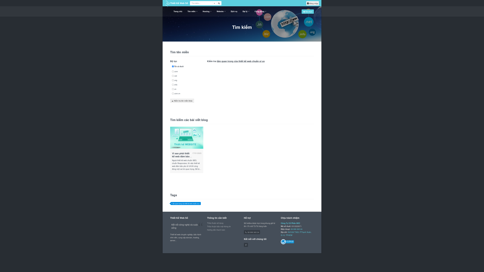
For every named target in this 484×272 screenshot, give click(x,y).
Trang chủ (178, 11)
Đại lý (245, 11)
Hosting (206, 11)
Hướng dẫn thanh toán (216, 230)
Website (220, 11)
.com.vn (177, 93)
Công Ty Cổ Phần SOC (290, 223)
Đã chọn (308, 11)
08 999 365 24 (253, 232)
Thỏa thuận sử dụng (215, 223)
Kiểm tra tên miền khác (183, 100)
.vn (175, 89)
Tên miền (191, 11)
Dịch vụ (234, 11)
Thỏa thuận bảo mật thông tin (219, 226)
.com (176, 71)
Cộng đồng (259, 11)
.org (175, 80)
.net (175, 76)
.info (175, 84)
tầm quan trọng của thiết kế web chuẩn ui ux (186, 203)
